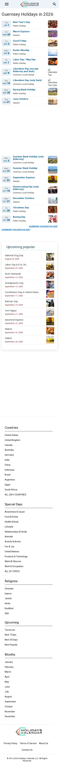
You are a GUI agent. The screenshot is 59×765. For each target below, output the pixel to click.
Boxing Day (19, 217)
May (6, 62)
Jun (6, 102)
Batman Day (11, 301)
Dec (6, 191)
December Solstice (23, 198)
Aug (6, 161)
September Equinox (24, 177)
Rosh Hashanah (13, 273)
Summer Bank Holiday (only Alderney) (28, 158)
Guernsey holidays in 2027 (16, 229)
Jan (6, 25)
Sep (6, 180)
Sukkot (8, 338)
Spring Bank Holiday (24, 89)
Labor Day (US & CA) (15, 264)
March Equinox (21, 31)
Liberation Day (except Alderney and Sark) (25, 70)
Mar (6, 34)
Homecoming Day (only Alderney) (26, 188)
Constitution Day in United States (22, 292)
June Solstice (20, 99)
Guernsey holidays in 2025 (43, 226)
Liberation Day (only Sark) (27, 80)
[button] (7, 4)
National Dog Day (14, 255)
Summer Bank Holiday (25, 168)
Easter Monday (21, 50)
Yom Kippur (11, 310)
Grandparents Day (14, 283)
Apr (6, 44)
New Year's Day (21, 22)
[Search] (54, 4)
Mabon (8, 329)
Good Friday (19, 41)
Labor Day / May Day (24, 59)
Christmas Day (21, 207)
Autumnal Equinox (14, 319)
